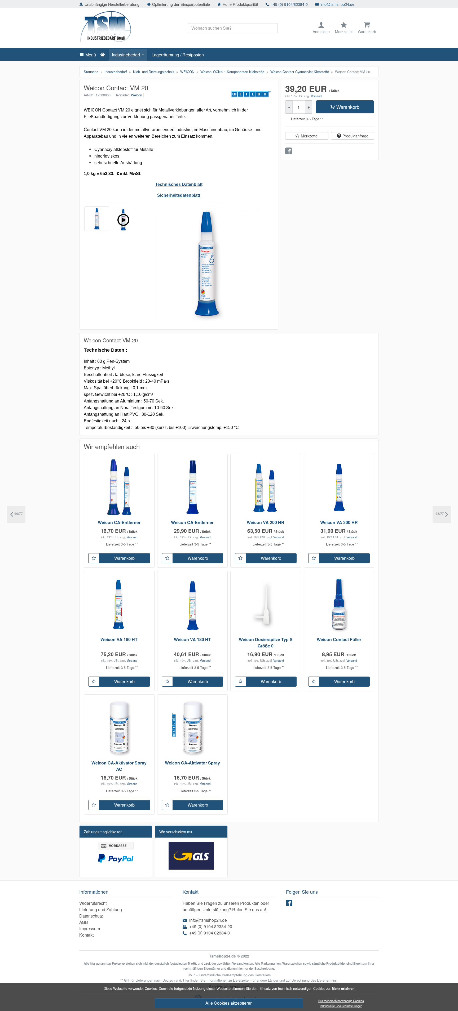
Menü (90, 55)
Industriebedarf (126, 55)
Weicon (136, 94)
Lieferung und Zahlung (100, 909)
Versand (316, 96)
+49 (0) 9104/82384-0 (289, 4)
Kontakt (86, 935)
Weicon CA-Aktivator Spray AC (119, 766)
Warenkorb (347, 107)
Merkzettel (309, 136)
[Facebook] (290, 904)
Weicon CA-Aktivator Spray (192, 763)
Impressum (89, 928)
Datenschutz (91, 916)
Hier (186, 980)
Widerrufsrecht (93, 903)
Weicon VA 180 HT (119, 639)
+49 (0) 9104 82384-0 (209, 933)
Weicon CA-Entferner (119, 522)
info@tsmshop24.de (337, 4)
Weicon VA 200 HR (265, 522)
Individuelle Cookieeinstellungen (341, 1006)
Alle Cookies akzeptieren (229, 1003)
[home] (103, 55)
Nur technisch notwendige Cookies (341, 1001)
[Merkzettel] (93, 558)
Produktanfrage (355, 136)
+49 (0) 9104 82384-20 (210, 926)
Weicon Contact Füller (339, 639)
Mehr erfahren (343, 988)
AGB (83, 922)
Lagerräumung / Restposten (178, 55)
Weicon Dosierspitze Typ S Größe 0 (266, 642)
